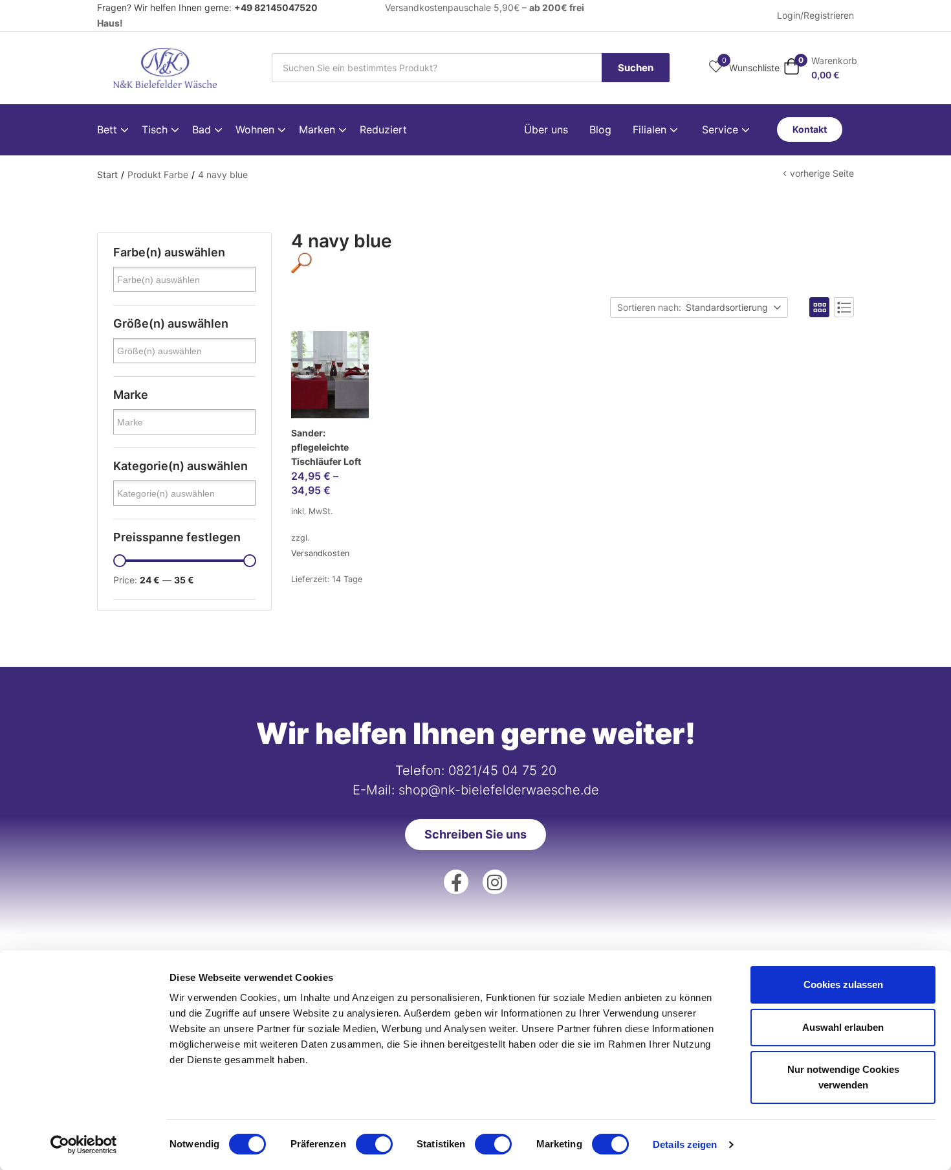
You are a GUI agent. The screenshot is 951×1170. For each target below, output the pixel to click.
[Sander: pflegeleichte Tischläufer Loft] (330, 374)
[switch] (374, 1144)
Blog (600, 129)
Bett (108, 129)
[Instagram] (495, 882)
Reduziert (383, 129)
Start (107, 174)
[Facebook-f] (456, 882)
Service (721, 129)
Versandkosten (320, 553)
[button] (820, 67)
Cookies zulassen (843, 984)
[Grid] (819, 307)
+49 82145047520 (276, 7)
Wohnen (256, 129)
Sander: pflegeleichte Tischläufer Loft (326, 447)
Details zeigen (685, 1144)
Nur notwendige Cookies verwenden (843, 1077)
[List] (844, 307)
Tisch (156, 129)
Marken (318, 129)
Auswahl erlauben (843, 1027)
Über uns (546, 129)
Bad (203, 129)
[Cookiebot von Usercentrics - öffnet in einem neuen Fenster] (83, 1144)
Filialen (651, 129)
